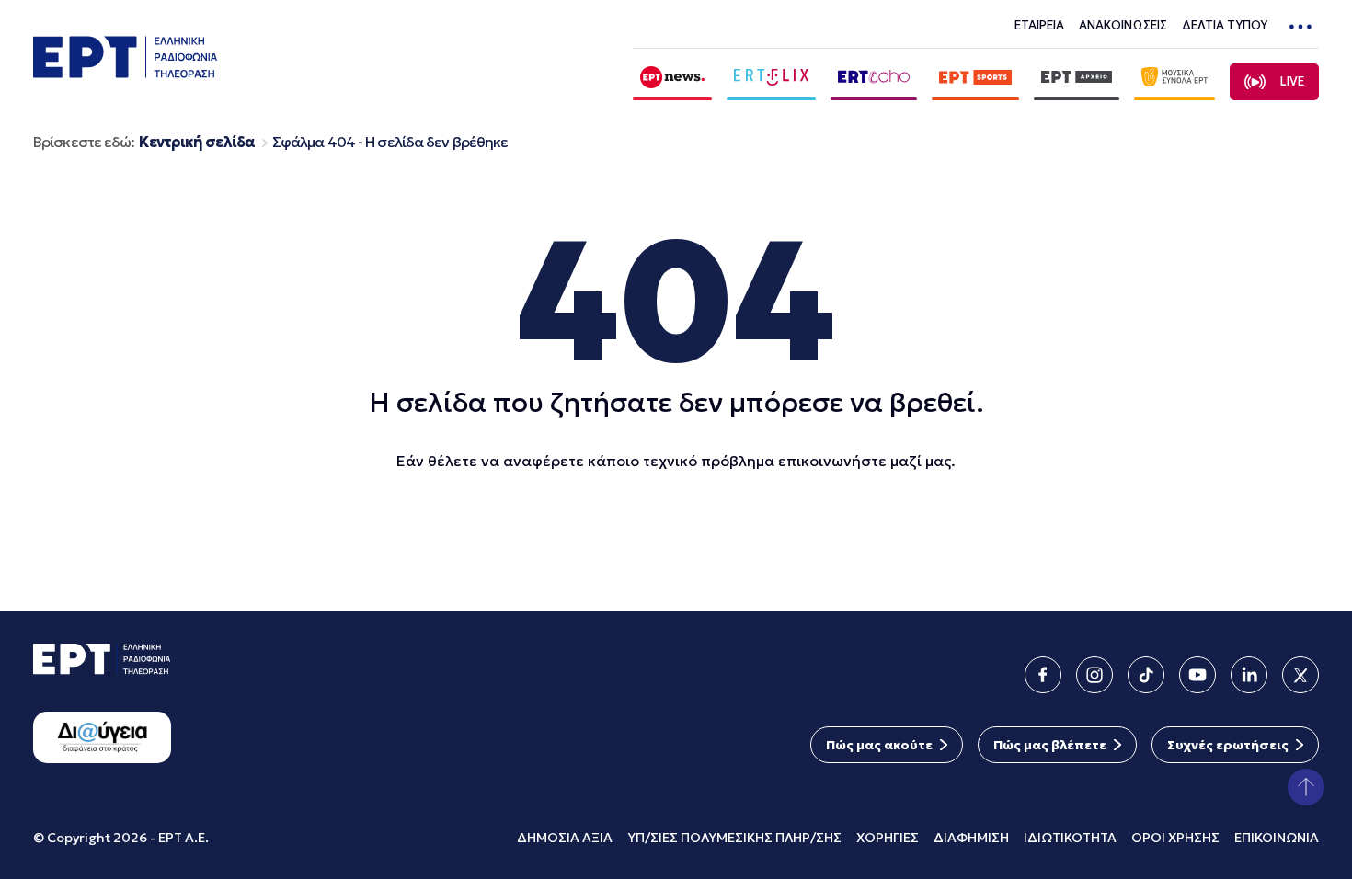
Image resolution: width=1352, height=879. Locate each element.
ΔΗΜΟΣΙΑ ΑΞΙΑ (565, 837)
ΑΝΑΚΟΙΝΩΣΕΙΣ (1123, 25)
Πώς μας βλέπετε (1049, 744)
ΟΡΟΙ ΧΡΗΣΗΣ (1175, 837)
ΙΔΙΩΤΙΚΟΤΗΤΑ (1070, 837)
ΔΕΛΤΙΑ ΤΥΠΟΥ (1224, 25)
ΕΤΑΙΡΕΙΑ (1039, 25)
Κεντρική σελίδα (197, 142)
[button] (1306, 787)
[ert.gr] (125, 72)
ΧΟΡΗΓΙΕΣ (887, 837)
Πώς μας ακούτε (879, 744)
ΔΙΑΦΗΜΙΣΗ (971, 837)
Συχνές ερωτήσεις (1228, 744)
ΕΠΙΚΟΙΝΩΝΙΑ (1276, 837)
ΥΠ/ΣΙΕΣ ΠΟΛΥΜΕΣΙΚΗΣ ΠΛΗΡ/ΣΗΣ (734, 837)
